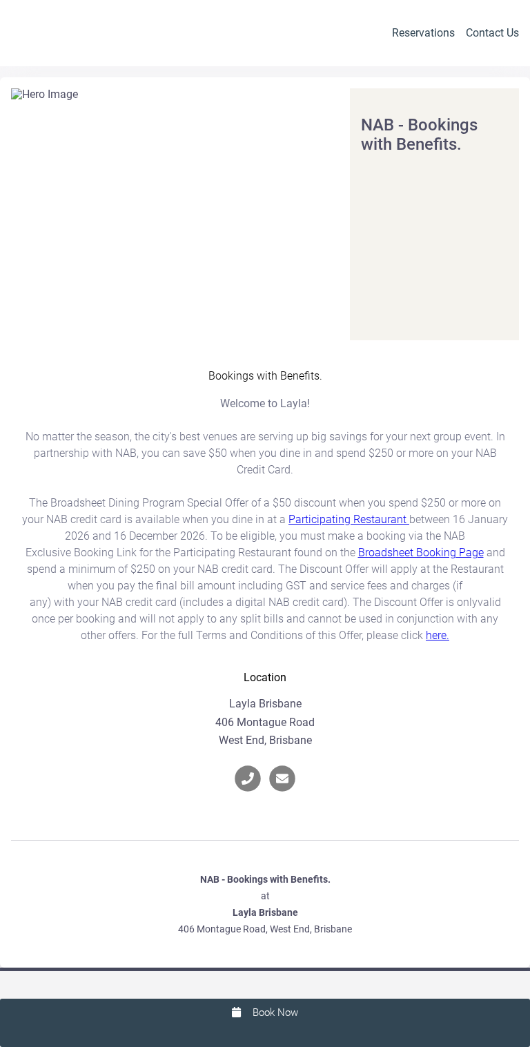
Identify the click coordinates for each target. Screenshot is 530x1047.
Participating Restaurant (348, 519)
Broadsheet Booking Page (421, 552)
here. (437, 635)
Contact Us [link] (492, 32)
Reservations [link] (423, 32)
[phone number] (248, 778)
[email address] (282, 778)
